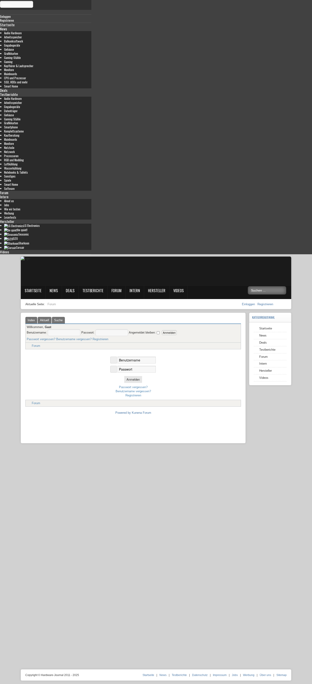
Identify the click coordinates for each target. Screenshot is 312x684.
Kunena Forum (141, 412)
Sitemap (281, 675)
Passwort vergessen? (41, 339)
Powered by (123, 412)
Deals (4, 90)
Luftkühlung (11, 164)
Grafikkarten (11, 53)
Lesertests (10, 217)
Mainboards (10, 74)
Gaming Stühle (12, 119)
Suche (58, 320)
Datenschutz (200, 675)
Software (9, 188)
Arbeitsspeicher (13, 37)
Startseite (7, 24)
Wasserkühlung (12, 168)
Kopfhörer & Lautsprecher (18, 66)
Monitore (9, 70)
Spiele (7, 180)
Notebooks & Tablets (16, 172)
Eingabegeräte (12, 45)
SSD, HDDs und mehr (16, 82)
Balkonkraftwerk (13, 41)
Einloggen (249, 304)
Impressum (220, 675)
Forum (4, 192)
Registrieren (265, 304)
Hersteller (7, 221)
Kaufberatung (11, 135)
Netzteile (9, 148)
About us (9, 201)
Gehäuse (9, 49)
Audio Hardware (13, 33)
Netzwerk (9, 152)
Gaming (8, 62)
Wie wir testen (12, 209)
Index (31, 320)
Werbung (9, 213)
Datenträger (11, 111)
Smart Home (11, 86)
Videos (4, 251)
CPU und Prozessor (15, 78)
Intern (4, 196)
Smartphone (11, 127)
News (3, 28)
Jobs (6, 205)
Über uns (265, 675)
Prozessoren (11, 156)
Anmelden (133, 379)
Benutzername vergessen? (74, 339)
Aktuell (44, 320)
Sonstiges (10, 176)
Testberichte (9, 94)
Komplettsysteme (14, 131)
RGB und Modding (14, 160)
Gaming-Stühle (12, 58)
